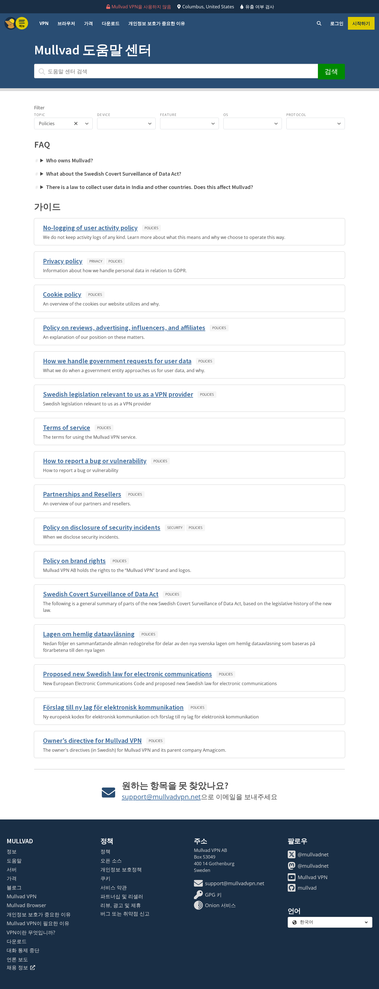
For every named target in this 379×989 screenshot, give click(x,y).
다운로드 (111, 23)
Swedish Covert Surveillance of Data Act (100, 594)
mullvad (307, 887)
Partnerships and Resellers (82, 494)
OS (225, 114)
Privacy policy (62, 261)
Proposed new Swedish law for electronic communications (127, 674)
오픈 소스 (111, 860)
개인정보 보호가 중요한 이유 (156, 23)
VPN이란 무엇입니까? (31, 932)
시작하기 (361, 23)
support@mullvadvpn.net (161, 796)
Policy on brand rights (74, 560)
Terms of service (66, 427)
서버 (12, 869)
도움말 (14, 860)
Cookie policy (62, 294)
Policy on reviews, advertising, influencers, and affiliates (124, 327)
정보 (12, 851)
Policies (151, 228)
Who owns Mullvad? (69, 160)
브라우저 (66, 23)
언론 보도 (17, 959)
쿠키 (105, 878)
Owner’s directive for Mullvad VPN (92, 740)
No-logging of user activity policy (90, 227)
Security (175, 527)
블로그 (14, 887)
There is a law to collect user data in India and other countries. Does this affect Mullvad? (149, 186)
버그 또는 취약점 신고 (125, 913)
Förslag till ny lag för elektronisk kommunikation (113, 707)
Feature (168, 114)
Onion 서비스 (220, 905)
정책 (105, 851)
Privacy (95, 261)
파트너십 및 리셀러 (121, 896)
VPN (44, 23)
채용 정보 (17, 967)
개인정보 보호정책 (121, 869)
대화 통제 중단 (23, 950)
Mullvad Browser (26, 905)
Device (103, 114)
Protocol (296, 114)
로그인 (336, 23)
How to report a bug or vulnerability (94, 460)
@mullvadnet (313, 854)
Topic (39, 114)
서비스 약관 (113, 887)
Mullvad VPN (22, 896)
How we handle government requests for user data (117, 361)
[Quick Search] (319, 23)
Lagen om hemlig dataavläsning (89, 634)
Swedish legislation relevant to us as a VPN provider (118, 394)
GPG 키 (213, 894)
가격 (88, 23)
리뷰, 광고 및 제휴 (120, 905)
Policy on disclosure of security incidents (101, 527)
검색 (331, 71)
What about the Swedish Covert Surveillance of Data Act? (113, 173)
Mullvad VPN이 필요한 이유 (38, 923)
